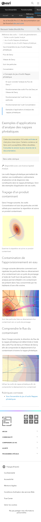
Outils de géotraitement (28, 35)
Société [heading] (5, 448)
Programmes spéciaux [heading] (10, 454)
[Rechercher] (32, 3)
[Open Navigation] (38, 3)
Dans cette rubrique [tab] (11, 159)
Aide (21, 15)
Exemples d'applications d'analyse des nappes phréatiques (20, 111)
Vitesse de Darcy (9, 60)
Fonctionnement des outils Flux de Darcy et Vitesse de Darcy (21, 91)
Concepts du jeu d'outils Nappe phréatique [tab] (16, 75)
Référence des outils (29, 15)
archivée (31, 139)
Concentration (8, 69)
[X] (31, 417)
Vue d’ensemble (11, 10)
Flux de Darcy (8, 55)
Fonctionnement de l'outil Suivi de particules (18, 98)
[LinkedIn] (36, 417)
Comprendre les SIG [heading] (9, 442)
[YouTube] (36, 422)
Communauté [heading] (7, 437)
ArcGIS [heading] (4, 431)
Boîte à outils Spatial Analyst (14, 37)
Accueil (5, 15)
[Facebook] (26, 417)
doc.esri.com (18, 23)
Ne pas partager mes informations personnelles (21, 512)
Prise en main (13, 15)
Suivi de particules (9, 64)
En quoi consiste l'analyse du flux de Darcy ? (19, 83)
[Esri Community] (26, 422)
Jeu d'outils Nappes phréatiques (16, 40)
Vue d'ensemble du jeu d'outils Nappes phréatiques (17, 48)
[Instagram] (31, 422)
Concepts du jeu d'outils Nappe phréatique (20, 43)
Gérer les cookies (10, 505)
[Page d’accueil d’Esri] (6, 3)
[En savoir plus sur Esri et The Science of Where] (6, 422)
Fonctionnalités (26, 10)
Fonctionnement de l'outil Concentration (20, 105)
